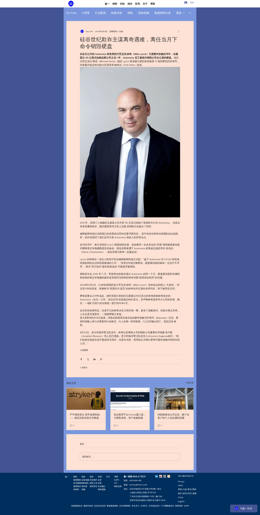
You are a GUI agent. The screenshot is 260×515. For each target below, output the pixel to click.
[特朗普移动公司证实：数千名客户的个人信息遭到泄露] (174, 399)
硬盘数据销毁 (112, 506)
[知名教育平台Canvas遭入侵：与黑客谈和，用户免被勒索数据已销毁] (130, 399)
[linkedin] (156, 476)
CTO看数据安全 (167, 506)
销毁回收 (179, 506)
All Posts (71, 12)
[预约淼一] (168, 476)
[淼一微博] (160, 476)
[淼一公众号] (164, 476)
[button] (190, 13)
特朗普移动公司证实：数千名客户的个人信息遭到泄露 (173, 416)
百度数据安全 (77, 506)
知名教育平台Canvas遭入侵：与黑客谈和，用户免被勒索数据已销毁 (130, 416)
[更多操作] (178, 31)
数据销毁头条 (163, 12)
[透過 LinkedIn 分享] (94, 359)
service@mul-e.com (138, 484)
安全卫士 (135, 506)
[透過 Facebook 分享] (81, 359)
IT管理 (86, 12)
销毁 (130, 12)
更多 (179, 12)
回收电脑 (143, 12)
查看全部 (190, 383)
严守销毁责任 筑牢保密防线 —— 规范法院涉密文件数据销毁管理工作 (85, 416)
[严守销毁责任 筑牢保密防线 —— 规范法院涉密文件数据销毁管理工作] (86, 399)
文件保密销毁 (125, 506)
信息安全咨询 (100, 506)
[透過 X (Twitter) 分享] (88, 359)
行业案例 (100, 12)
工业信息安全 (154, 506)
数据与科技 (88, 506)
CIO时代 (143, 506)
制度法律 (116, 12)
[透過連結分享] (101, 359)
